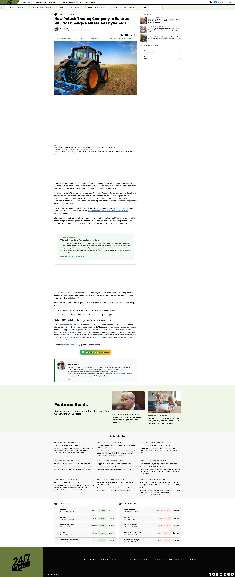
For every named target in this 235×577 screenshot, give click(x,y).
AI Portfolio (90, 2)
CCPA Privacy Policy (177, 560)
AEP (125, 534)
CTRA (126, 511)
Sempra (127, 517)
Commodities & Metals (66, 14)
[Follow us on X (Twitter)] (213, 574)
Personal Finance (39, 2)
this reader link (66, 324)
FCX (61, 526)
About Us (93, 560)
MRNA (61, 511)
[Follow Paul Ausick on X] (69, 379)
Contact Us (104, 560)
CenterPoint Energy (131, 540)
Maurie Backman (153, 415)
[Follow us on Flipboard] (131, 35)
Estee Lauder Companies (69, 540)
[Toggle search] (211, 2)
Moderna (63, 510)
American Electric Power (133, 532)
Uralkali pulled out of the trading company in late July (73, 149)
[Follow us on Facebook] (210, 574)
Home (84, 560)
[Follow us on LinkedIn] (217, 574)
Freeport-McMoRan (67, 525)
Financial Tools (118, 560)
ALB (61, 534)
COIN (61, 519)
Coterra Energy (130, 510)
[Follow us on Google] (135, 35)
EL (60, 542)
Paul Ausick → (73, 364)
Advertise (192, 560)
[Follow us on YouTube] (221, 574)
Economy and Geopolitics (71, 2)
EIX (125, 526)
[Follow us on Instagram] (225, 574)
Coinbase (63, 517)
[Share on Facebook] (122, 35)
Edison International (131, 525)
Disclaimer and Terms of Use (139, 560)
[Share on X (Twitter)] (126, 35)
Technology (54, 2)
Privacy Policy (160, 560)
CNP (125, 542)
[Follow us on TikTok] (228, 574)
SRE (125, 519)
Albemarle (63, 532)
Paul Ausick (65, 28)
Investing (26, 2)
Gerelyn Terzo (116, 412)
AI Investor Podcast (225, 2)
